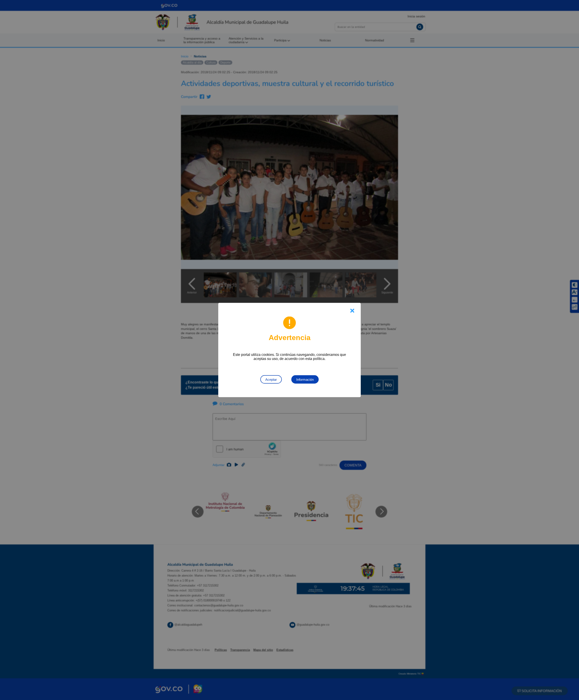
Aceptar (271, 379)
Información (305, 379)
